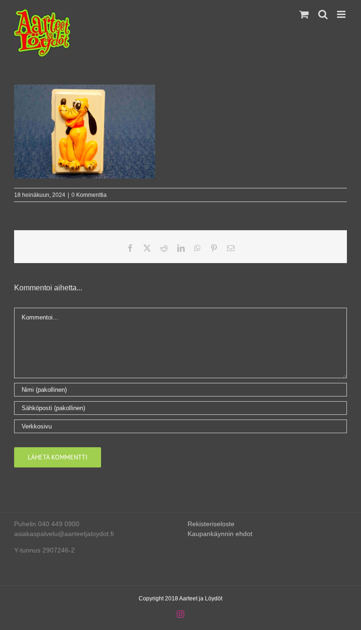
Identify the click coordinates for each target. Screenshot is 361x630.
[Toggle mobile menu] (342, 14)
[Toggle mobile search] (323, 14)
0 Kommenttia (89, 195)
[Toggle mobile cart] (304, 14)
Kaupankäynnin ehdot (220, 533)
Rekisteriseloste (211, 524)
